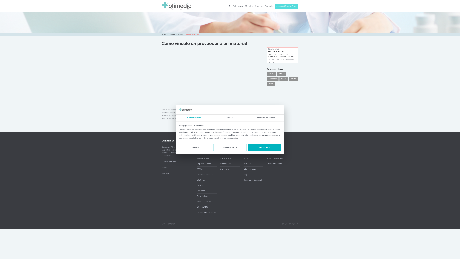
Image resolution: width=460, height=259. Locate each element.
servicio (272, 74)
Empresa (164, 167)
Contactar (269, 6)
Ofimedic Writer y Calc (205, 175)
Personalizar (228, 147)
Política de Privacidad (275, 158)
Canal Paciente (202, 196)
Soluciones (238, 6)
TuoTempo (201, 191)
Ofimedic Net (225, 169)
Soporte (258, 6)
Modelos (249, 6)
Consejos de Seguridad (253, 180)
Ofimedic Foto (225, 164)
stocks (283, 79)
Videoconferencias (204, 202)
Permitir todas (264, 147)
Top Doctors (202, 185)
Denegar (195, 147)
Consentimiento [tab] (194, 118)
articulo (282, 74)
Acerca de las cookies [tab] (266, 118)
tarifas (271, 84)
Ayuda (180, 35)
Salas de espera (203, 158)
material (293, 79)
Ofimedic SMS (202, 207)
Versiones (247, 164)
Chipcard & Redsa (204, 164)
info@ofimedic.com (169, 161)
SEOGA (199, 169)
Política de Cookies (274, 164)
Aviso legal (165, 173)
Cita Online (201, 180)
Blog (245, 175)
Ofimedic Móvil (226, 158)
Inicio (164, 35)
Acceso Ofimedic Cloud (286, 6)
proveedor (273, 79)
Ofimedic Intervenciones (206, 212)
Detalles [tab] (230, 118)
